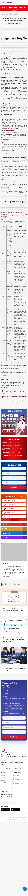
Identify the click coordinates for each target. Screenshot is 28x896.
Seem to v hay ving (17, 212)
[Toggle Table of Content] (13, 73)
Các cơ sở (3, 780)
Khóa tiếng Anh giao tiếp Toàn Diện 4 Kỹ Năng (13, 449)
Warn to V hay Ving (16, 363)
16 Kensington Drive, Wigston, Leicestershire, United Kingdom (12, 763)
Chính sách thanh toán (17, 783)
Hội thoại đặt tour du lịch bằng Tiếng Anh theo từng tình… (14, 669)
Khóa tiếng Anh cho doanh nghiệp (12, 455)
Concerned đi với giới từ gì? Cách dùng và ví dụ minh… (13, 640)
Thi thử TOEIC (5, 528)
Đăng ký (14, 487)
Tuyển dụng (3, 782)
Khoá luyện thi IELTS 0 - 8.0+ (10, 442)
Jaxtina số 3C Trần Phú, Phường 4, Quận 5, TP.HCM (12, 768)
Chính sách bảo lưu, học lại (17, 780)
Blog (7, 13)
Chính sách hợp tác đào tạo (17, 786)
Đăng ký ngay (14, 737)
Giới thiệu (3, 775)
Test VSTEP (5, 537)
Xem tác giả (6, 576)
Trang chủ (3, 13)
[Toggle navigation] (25, 2)
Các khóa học (4, 777)
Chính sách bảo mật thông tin (16, 776)
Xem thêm (3, 585)
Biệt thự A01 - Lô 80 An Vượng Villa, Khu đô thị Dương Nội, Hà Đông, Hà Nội (13, 757)
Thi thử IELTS (5, 524)
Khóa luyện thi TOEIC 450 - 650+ (11, 445)
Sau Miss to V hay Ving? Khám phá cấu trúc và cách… (13, 611)
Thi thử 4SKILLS (6, 533)
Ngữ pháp (11, 13)
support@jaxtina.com (10, 794)
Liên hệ (2, 785)
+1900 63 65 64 (9, 796)
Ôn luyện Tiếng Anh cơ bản (15, 69)
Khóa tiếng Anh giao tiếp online (11, 452)
